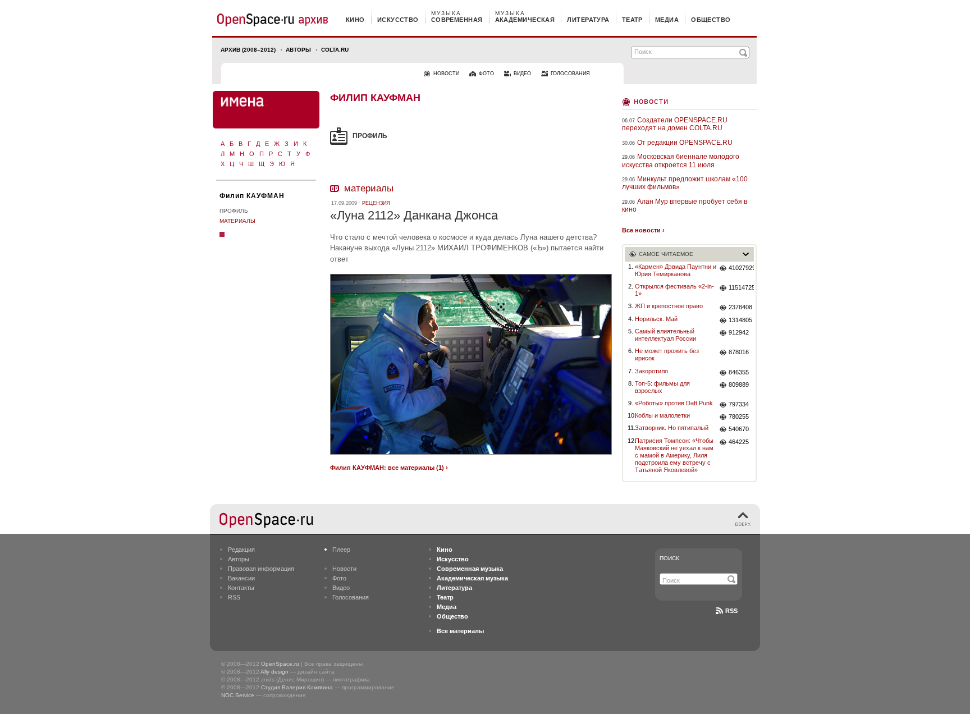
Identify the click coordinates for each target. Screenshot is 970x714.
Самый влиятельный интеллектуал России (665, 335)
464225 (739, 441)
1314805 (740, 320)
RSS (234, 597)
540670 (739, 428)
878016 (739, 352)
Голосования (350, 597)
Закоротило (651, 371)
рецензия (376, 203)
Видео (341, 587)
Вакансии (241, 578)
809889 (739, 384)
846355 (739, 372)
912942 (739, 332)
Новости (651, 101)
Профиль (233, 211)
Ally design (274, 672)
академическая (525, 19)
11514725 (741, 287)
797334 (739, 404)
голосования (570, 73)
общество (711, 19)
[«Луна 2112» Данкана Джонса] (471, 456)
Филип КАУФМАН (252, 196)
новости (446, 73)
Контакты (241, 587)
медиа (667, 19)
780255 (739, 416)
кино (355, 19)
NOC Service (237, 695)
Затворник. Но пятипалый (671, 427)
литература (588, 19)
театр (632, 19)
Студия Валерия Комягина (297, 687)
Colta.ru (335, 50)
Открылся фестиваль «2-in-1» (674, 290)
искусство (398, 19)
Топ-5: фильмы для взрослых (662, 387)
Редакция (241, 549)
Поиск (669, 558)
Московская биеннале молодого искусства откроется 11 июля (680, 160)
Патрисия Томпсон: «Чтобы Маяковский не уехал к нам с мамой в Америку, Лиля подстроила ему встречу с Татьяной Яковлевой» (674, 455)
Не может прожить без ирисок (667, 354)
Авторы (298, 50)
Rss (731, 610)
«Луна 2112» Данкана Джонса (414, 215)
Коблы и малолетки (662, 415)
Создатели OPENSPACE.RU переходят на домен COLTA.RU (675, 124)
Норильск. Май (656, 318)
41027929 (741, 267)
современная (457, 19)
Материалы (237, 221)
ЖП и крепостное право (669, 306)
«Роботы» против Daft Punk (674, 403)
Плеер (341, 549)
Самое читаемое (666, 254)
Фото (339, 578)
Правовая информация (261, 568)
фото (486, 73)
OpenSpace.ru (280, 664)
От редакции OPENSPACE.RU (685, 143)
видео (522, 73)
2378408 (740, 307)
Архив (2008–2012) (248, 50)
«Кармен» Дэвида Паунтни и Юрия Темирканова (675, 270)
